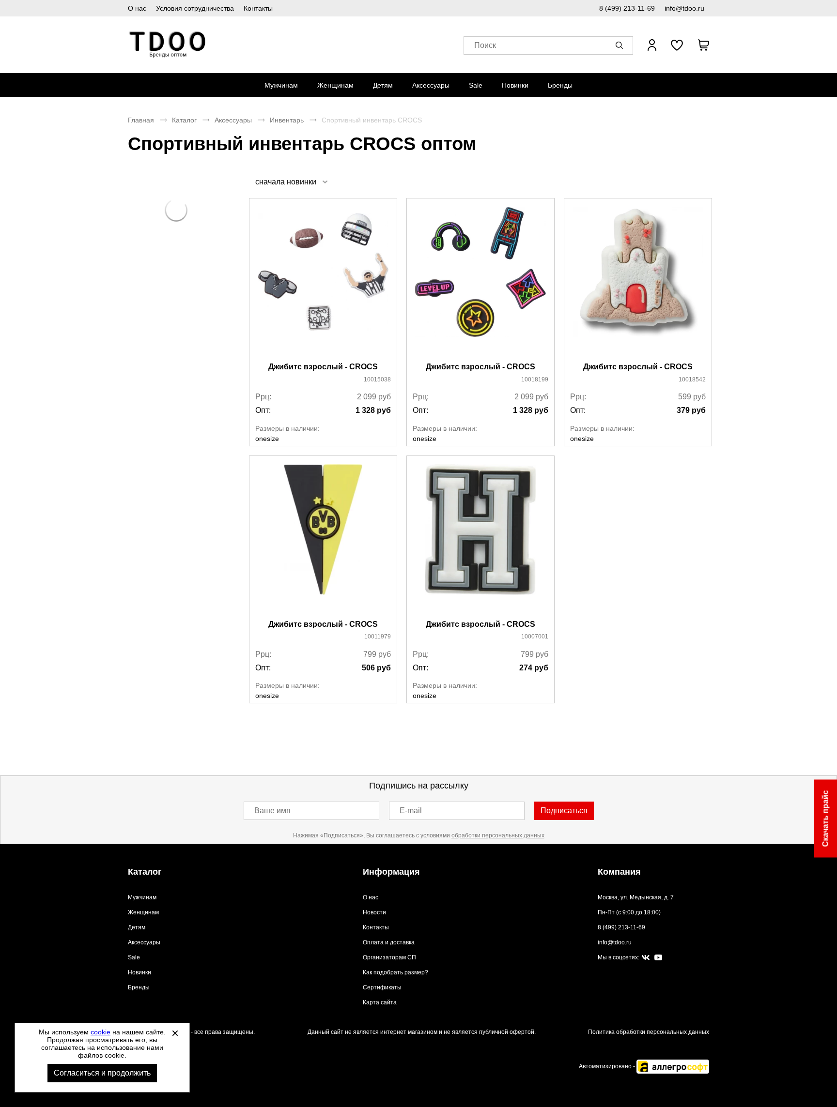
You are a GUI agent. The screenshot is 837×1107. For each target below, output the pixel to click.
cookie (100, 1032)
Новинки (515, 85)
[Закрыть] (175, 1033)
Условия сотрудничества (195, 8)
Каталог (184, 120)
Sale (475, 85)
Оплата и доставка (389, 942)
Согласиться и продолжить (102, 1073)
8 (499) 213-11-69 (627, 8)
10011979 (377, 636)
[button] (621, 45)
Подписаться (564, 810)
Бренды (560, 85)
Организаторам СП (389, 957)
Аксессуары (431, 85)
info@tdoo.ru (684, 8)
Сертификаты (382, 987)
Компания (619, 872)
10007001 (534, 636)
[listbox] (291, 182)
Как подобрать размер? (395, 972)
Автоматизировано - (607, 1066)
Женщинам (335, 85)
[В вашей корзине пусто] (703, 45)
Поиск (485, 45)
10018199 (534, 379)
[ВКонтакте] (646, 958)
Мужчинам (281, 85)
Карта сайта (380, 1002)
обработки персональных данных (497, 835)
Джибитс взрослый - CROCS (323, 367)
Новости (374, 912)
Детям (383, 85)
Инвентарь (287, 120)
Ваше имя (272, 810)
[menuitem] (281, 85)
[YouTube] (658, 958)
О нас (137, 8)
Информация (391, 872)
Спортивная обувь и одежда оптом (168, 45)
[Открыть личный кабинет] (652, 45)
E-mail (411, 810)
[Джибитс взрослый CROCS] (323, 280)
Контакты (258, 8)
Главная (141, 120)
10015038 (377, 379)
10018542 (692, 379)
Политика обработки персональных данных (648, 1032)
